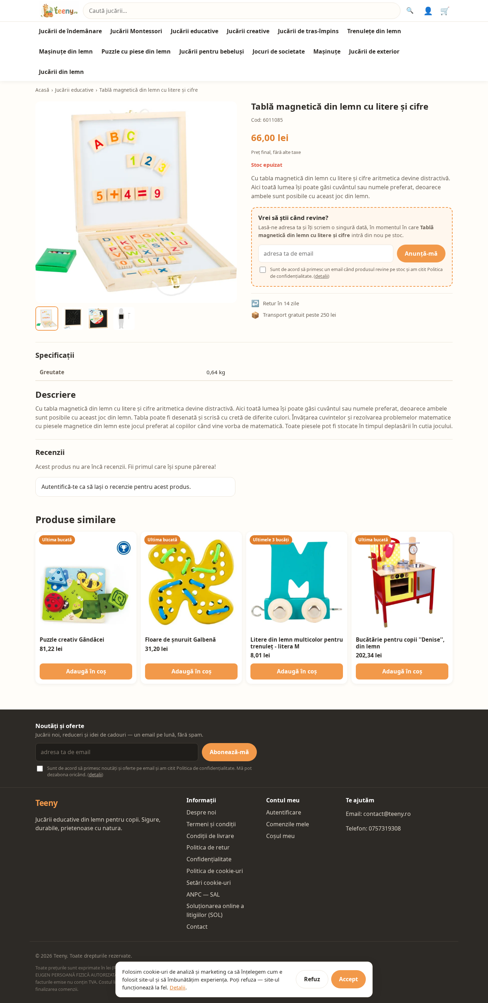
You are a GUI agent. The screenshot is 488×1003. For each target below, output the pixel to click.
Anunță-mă (421, 253)
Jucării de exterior (374, 51)
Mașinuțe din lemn (66, 51)
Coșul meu (280, 836)
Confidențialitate (208, 859)
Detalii (177, 987)
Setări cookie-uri (208, 883)
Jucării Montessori (136, 31)
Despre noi (201, 812)
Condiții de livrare (210, 836)
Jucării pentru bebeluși (211, 51)
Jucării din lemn (61, 72)
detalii (321, 276)
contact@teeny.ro (387, 814)
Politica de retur (208, 847)
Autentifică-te (59, 487)
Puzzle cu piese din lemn (136, 51)
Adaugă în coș (86, 671)
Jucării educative (194, 31)
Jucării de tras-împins (308, 31)
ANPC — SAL (203, 894)
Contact (197, 927)
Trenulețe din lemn (374, 31)
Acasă (42, 89)
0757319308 (385, 828)
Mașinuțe (326, 51)
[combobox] (241, 10)
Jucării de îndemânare (70, 31)
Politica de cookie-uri (214, 871)
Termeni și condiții (211, 824)
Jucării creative (248, 31)
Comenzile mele (287, 824)
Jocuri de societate (279, 51)
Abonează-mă (229, 752)
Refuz (312, 979)
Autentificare (283, 812)
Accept (348, 979)
